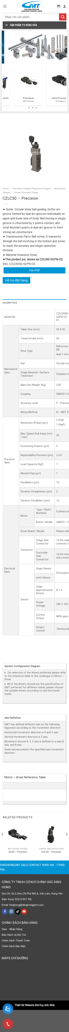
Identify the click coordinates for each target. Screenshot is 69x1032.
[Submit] (62, 16)
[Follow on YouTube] (24, 912)
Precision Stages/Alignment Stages (32, 188)
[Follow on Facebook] (5, 912)
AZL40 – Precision (51, 851)
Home (6, 188)
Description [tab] (10, 302)
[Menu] (5, 6)
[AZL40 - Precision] (51, 834)
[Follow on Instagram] (11, 912)
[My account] (64, 6)
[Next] (66, 841)
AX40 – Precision (17, 851)
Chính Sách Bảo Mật (13, 946)
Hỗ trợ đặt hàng (16, 280)
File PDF (34, 270)
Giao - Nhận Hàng (12, 929)
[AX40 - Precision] (18, 834)
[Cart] (58, 6)
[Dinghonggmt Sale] (32, 6)
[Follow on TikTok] (18, 912)
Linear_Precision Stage (26, 192)
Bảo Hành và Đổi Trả (14, 934)
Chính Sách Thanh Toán (16, 940)
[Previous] (4, 87)
